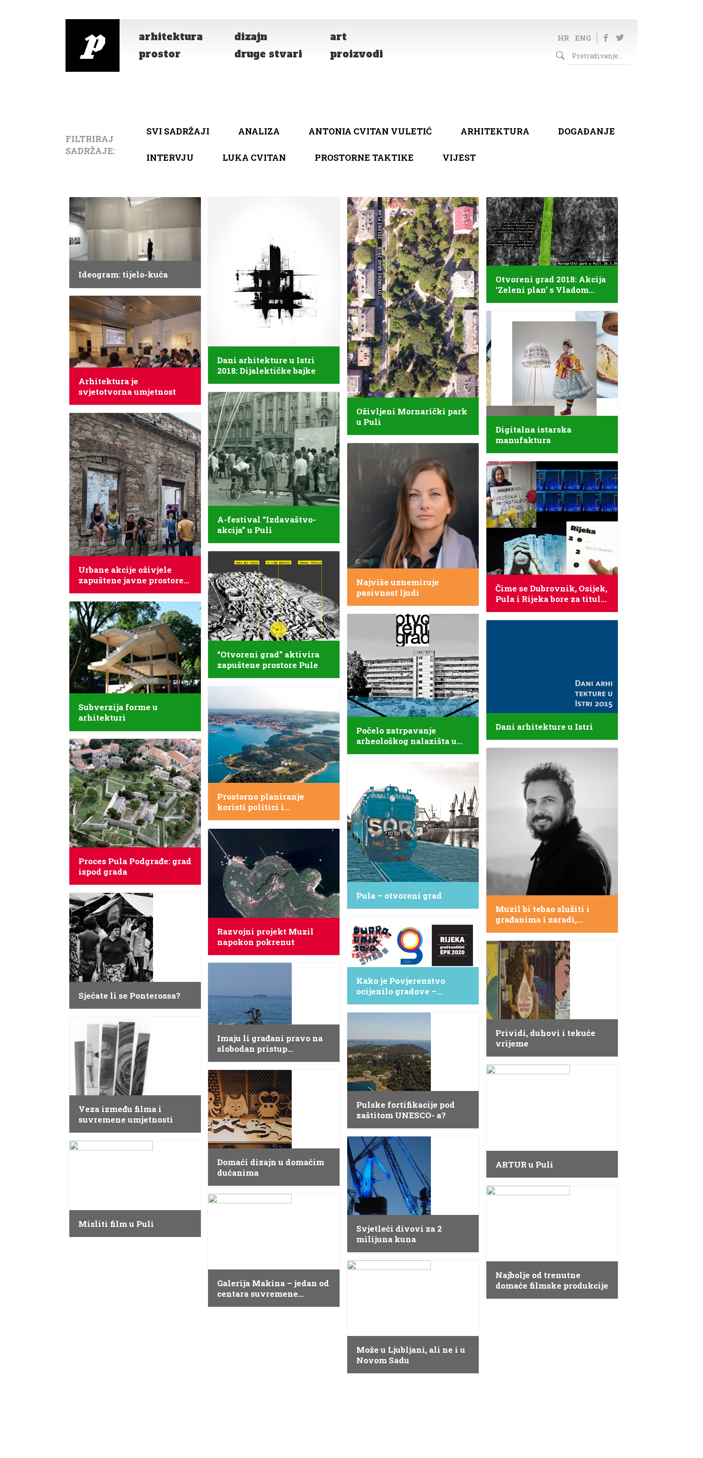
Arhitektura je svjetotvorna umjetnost (127, 386)
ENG (583, 38)
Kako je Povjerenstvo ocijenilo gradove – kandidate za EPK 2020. (404, 986)
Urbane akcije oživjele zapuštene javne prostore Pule (131, 575)
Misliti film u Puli (116, 1224)
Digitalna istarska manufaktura (533, 434)
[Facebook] (606, 37)
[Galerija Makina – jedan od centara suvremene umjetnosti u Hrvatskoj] (250, 1200)
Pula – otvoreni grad (399, 895)
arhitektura (495, 131)
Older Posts (351, 1396)
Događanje (586, 131)
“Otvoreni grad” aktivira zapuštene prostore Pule (268, 659)
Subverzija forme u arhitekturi (118, 712)
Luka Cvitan (254, 157)
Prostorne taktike (364, 157)
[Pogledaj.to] (92, 45)
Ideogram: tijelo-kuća (123, 274)
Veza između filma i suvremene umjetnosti (125, 1114)
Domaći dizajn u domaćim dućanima (270, 1167)
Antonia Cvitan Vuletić (370, 131)
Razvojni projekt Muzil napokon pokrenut (265, 936)
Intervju (170, 157)
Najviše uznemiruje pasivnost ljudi (397, 587)
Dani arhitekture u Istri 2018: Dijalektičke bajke (266, 365)
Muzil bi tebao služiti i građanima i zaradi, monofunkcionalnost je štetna (544, 914)
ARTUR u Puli (524, 1164)
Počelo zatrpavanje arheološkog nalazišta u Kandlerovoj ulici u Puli (406, 735)
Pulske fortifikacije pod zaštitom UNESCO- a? (405, 1110)
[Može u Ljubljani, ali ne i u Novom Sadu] (389, 1266)
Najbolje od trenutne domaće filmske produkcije (551, 1280)
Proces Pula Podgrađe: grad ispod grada (134, 866)
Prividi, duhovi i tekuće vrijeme (545, 1038)
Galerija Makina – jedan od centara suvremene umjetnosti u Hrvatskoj (273, 1288)
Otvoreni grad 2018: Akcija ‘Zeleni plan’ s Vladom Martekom (550, 284)
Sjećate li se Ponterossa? (129, 996)
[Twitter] (620, 37)
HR (563, 38)
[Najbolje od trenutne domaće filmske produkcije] (528, 1192)
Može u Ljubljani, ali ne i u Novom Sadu (410, 1355)
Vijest (459, 157)
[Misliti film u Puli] (111, 1147)
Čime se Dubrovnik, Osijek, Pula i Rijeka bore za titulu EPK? (551, 593)
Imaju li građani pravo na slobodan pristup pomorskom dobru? (270, 1043)
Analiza (259, 131)
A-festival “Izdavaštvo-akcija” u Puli (266, 524)
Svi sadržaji (177, 131)
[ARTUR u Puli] (528, 1071)
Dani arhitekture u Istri (544, 727)
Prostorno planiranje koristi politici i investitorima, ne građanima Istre (260, 801)
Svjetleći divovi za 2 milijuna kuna (399, 1234)
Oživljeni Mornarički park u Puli (411, 416)
